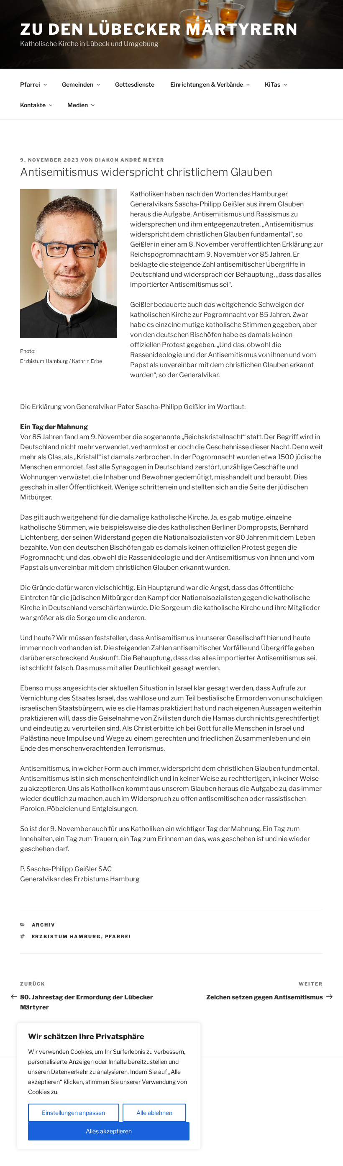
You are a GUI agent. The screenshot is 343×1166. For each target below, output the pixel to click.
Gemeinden (77, 84)
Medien (77, 104)
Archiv (44, 925)
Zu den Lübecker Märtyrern (159, 29)
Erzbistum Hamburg (66, 936)
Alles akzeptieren (109, 1131)
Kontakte (33, 104)
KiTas (272, 84)
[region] (109, 1086)
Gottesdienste (134, 84)
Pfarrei (30, 84)
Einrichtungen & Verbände (206, 84)
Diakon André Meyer (129, 160)
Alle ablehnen (154, 1112)
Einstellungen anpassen (73, 1112)
